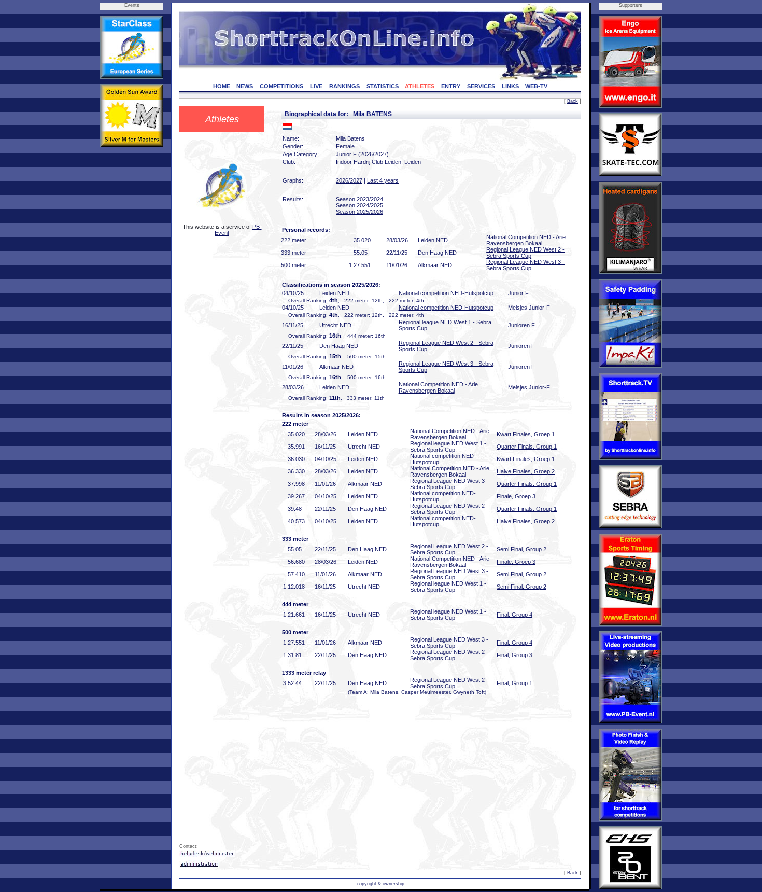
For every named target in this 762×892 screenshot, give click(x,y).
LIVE (316, 86)
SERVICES (481, 86)
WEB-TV (536, 86)
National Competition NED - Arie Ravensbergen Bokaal (526, 240)
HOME (221, 86)
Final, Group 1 (514, 683)
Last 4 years (383, 180)
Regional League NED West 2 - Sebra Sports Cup (525, 252)
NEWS (244, 86)
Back (572, 101)
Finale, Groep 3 (516, 496)
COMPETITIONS (281, 86)
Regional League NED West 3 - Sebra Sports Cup (525, 265)
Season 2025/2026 (359, 211)
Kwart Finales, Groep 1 (526, 434)
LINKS (510, 86)
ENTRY (450, 86)
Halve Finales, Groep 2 (526, 471)
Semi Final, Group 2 (521, 549)
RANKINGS (344, 86)
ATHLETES (419, 86)
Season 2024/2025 (359, 205)
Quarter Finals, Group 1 (527, 446)
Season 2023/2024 (359, 199)
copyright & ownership (380, 883)
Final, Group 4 (514, 614)
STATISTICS (382, 86)
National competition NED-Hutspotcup (446, 293)
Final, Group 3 (514, 655)
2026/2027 (349, 180)
